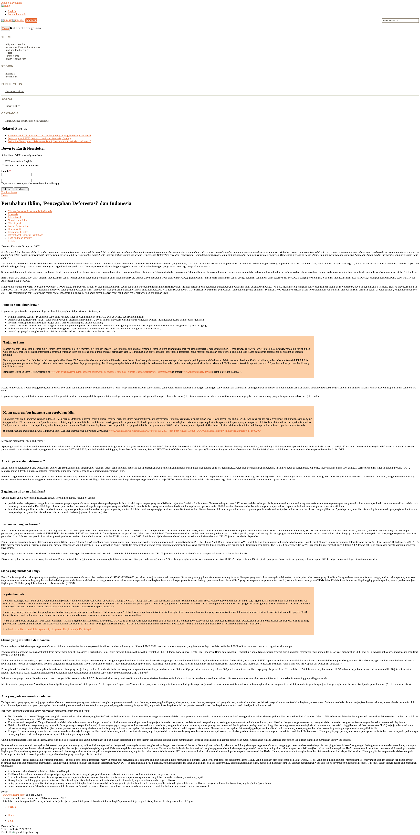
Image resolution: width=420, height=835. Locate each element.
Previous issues (9, 192)
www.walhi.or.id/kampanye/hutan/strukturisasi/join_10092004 (229, 430)
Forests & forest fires (15, 58)
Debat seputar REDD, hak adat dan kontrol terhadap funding (39, 138)
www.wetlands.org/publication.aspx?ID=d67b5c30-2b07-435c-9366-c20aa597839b (152, 430)
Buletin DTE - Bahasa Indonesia (22, 165)
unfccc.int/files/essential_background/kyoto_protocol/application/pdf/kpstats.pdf (50, 629)
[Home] (5, 5)
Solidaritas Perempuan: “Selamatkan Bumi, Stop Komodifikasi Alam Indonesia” (49, 141)
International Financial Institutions (22, 47)
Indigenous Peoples (15, 44)
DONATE (31, 20)
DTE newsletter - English (18, 161)
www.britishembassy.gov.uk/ (197, 371)
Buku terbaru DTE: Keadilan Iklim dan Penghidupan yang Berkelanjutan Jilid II (49, 135)
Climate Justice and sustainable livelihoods (27, 120)
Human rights (12, 55)
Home (4, 195)
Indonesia (10, 73)
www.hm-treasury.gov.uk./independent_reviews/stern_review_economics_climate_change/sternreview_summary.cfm (111, 371)
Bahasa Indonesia (17, 14)
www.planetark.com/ (14, 794)
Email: (6, 171)
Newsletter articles (14, 91)
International (11, 76)
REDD (8, 53)
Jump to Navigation (11, 2)
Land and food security (17, 50)
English (12, 11)
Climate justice (12, 106)
